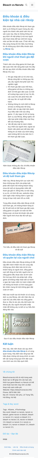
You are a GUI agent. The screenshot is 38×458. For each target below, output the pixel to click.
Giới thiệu (7, 447)
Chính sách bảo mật (19, 450)
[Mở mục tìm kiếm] (26, 5)
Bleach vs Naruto (13, 4)
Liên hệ (15, 447)
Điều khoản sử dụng (27, 447)
